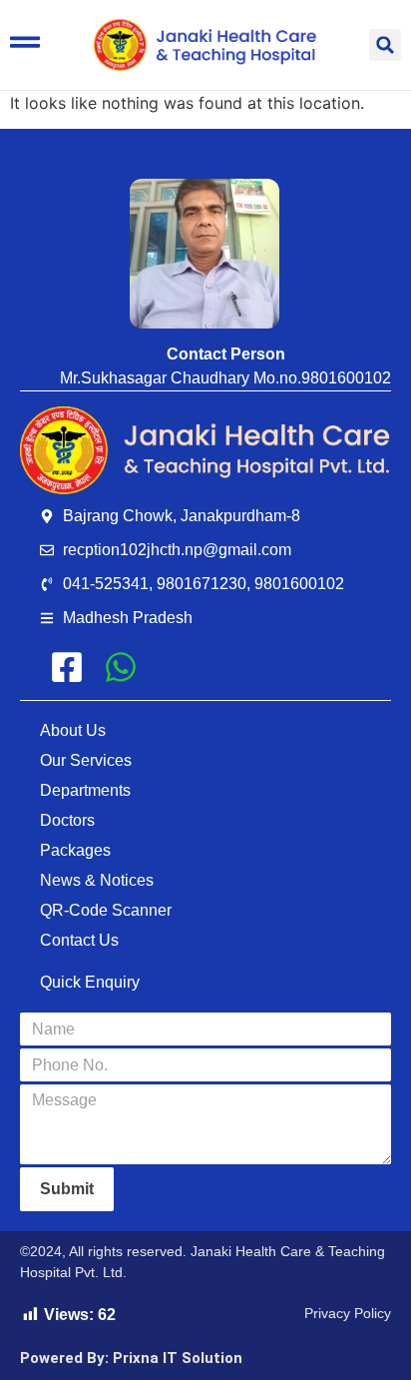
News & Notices (97, 880)
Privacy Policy (347, 1313)
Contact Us (79, 940)
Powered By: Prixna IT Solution (131, 1358)
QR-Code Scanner (106, 910)
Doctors (67, 820)
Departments (85, 790)
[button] (385, 45)
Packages (75, 850)
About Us (73, 730)
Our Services (86, 760)
